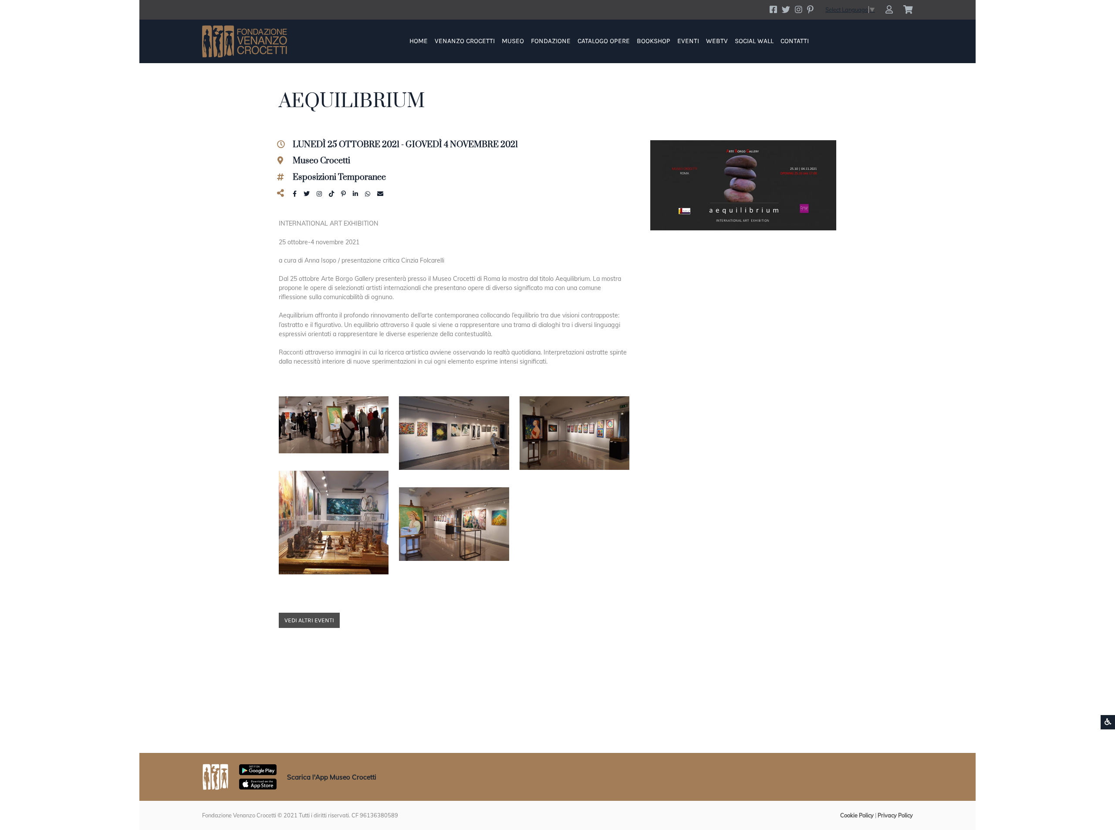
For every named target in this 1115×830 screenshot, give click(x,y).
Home (418, 41)
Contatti (794, 41)
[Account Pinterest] (810, 9)
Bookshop (653, 41)
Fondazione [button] (551, 41)
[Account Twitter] (786, 9)
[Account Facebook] (773, 9)
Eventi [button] (688, 41)
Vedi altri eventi (309, 620)
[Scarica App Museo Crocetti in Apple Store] (257, 783)
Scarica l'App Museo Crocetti (331, 777)
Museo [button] (513, 41)
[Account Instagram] (798, 9)
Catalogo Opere (604, 41)
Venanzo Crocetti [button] (465, 41)
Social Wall (754, 41)
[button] (889, 9)
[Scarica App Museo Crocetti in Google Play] (257, 769)
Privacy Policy (895, 815)
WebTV (717, 41)
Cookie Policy (857, 815)
